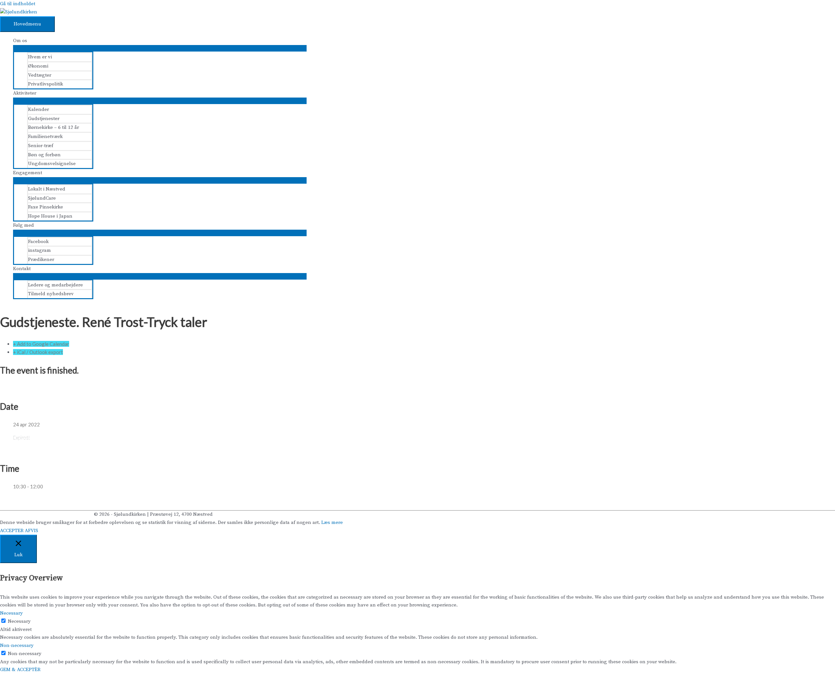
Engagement (27, 173)
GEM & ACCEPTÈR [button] (20, 669)
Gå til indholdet (17, 4)
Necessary (19, 621)
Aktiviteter (24, 93)
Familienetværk (45, 136)
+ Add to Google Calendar (41, 344)
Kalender (38, 109)
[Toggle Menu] (160, 48)
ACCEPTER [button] (11, 531)
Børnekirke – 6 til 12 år (53, 127)
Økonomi (38, 66)
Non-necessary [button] (17, 645)
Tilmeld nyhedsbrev (51, 294)
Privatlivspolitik (45, 84)
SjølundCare (42, 198)
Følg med (23, 225)
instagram (39, 250)
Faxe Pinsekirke (45, 207)
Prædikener (41, 259)
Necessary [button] (11, 613)
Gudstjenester (43, 118)
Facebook (38, 241)
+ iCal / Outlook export (38, 352)
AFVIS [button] (31, 531)
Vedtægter (39, 75)
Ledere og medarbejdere (55, 285)
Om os (20, 41)
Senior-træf (40, 146)
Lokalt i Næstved (46, 189)
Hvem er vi (40, 57)
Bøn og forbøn (44, 155)
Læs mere (332, 522)
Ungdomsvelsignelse (52, 164)
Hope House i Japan (50, 216)
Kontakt (22, 269)
